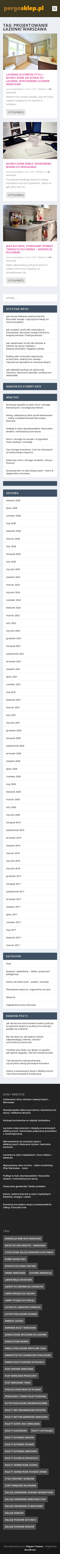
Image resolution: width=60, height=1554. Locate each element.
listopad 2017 (13, 883)
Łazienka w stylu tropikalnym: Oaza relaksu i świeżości (27, 1156)
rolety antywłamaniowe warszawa (26, 1416)
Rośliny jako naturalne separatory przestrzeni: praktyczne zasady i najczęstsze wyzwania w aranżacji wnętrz (28, 359)
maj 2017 (11, 929)
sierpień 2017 (13, 906)
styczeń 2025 (13, 569)
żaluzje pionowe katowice (20, 1519)
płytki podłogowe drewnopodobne (26, 1403)
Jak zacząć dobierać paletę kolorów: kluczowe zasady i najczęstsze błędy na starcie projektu (27, 319)
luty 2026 (11, 546)
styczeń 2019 (13, 860)
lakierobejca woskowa (18, 1279)
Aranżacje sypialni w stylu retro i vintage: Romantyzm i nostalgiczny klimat (28, 406)
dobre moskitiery (15, 1259)
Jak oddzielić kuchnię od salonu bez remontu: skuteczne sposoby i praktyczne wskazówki (28, 372)
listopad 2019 (13, 822)
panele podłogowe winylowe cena (25, 1348)
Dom (8, 963)
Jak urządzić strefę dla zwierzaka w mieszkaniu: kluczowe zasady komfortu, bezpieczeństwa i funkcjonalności (28, 332)
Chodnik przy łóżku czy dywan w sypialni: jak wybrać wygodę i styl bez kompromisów (29, 1051)
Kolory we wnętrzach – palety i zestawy (27, 981)
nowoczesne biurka (16, 1341)
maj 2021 (11, 692)
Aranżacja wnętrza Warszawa (23, 1238)
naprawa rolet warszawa (20, 1327)
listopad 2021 (13, 645)
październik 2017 (15, 891)
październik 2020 (15, 745)
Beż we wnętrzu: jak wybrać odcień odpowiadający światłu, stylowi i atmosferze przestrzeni (24, 1039)
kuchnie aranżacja (41, 1272)
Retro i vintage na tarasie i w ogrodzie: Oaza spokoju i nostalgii (27, 440)
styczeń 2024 (13, 592)
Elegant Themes (34, 1546)
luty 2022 (11, 623)
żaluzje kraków (14, 1512)
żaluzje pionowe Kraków (19, 1526)
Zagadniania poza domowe (21, 1004)
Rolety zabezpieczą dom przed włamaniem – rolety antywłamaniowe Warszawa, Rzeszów (29, 418)
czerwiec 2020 (13, 776)
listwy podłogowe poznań (21, 1314)
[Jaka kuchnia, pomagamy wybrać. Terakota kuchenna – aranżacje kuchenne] (30, 223)
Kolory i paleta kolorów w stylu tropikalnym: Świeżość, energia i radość (27, 1195)
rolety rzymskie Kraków (19, 1437)
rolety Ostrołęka (42, 1430)
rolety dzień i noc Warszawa (22, 1423)
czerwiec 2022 (13, 599)
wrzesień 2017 (13, 899)
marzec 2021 (13, 707)
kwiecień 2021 (13, 699)
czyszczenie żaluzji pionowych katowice (29, 1252)
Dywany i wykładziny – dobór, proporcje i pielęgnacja (28, 973)
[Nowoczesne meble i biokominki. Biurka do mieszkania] (30, 140)
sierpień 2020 (13, 761)
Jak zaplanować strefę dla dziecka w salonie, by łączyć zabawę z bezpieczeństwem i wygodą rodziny (25, 346)
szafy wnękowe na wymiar (20, 1485)
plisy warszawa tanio (18, 1382)
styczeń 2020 (13, 814)
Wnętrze (42, 89)
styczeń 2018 (13, 868)
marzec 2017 (13, 945)
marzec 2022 (13, 615)
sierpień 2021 (13, 669)
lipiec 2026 (11, 508)
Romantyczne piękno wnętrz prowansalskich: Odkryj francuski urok (27, 1206)
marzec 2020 (13, 799)
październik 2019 (15, 830)
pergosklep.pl (18, 89)
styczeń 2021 (13, 722)
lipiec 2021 (11, 676)
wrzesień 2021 (13, 661)
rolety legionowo (16, 1430)
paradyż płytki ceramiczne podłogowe (28, 1355)
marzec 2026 (13, 538)
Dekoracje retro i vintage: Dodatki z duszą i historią (29, 461)
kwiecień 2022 (13, 607)
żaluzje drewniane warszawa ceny (25, 1499)
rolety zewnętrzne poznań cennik (26, 1471)
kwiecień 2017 (13, 937)
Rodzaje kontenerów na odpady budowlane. (26, 1120)
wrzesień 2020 (13, 753)
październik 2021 (15, 653)
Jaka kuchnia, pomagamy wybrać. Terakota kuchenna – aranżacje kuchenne (30, 249)
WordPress (30, 1549)
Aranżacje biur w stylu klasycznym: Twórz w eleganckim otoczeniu (29, 472)
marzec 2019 (13, 853)
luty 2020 (11, 807)
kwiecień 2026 (13, 530)
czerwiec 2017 (13, 922)
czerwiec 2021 (13, 684)
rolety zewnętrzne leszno (21, 1464)
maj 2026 (11, 523)
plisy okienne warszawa (19, 1368)
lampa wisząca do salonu (20, 1293)
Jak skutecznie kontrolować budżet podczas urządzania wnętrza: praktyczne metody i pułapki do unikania (30, 1026)
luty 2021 (11, 715)
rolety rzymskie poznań (19, 1444)
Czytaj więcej (16, 112)
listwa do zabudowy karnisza (22, 1307)
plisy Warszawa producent (21, 1375)
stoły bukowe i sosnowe (19, 1478)
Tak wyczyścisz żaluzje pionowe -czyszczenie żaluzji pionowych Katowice (27, 1062)
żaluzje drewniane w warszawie (24, 1506)
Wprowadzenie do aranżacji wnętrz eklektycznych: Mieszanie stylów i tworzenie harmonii (27, 1144)
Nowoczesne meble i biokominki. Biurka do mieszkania (29, 165)
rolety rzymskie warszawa (21, 1451)
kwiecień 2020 (13, 791)
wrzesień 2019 (13, 837)
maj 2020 (11, 784)
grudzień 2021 (13, 638)
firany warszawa (15, 1272)
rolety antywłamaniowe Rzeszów (25, 1410)
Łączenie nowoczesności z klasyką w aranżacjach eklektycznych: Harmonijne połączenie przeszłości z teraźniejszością (30, 1131)
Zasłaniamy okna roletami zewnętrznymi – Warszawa (26, 1101)
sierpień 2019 (13, 845)
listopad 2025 (13, 554)
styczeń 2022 (13, 630)
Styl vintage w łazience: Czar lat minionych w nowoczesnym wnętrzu (29, 451)
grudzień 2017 (13, 876)
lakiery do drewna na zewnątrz (24, 1286)
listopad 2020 (13, 738)
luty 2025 (11, 561)
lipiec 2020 (11, 768)
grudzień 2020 (13, 730)
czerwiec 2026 (13, 515)
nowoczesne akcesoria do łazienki (25, 1334)
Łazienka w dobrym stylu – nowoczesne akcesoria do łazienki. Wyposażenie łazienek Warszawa (28, 79)
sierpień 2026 (13, 500)
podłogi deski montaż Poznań (23, 1389)
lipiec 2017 (11, 914)
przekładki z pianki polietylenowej (25, 1396)
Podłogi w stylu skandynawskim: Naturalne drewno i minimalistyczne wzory (29, 430)
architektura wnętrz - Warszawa (25, 1245)
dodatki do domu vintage (20, 1265)
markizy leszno (14, 1320)
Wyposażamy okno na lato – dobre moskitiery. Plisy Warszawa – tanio (28, 1167)
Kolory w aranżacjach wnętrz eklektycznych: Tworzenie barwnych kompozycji (30, 1072)
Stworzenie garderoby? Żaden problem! (24, 1186)
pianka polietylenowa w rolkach (24, 1362)
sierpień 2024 (13, 577)
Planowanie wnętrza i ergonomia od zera (28, 989)
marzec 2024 (13, 584)
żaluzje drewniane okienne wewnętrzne (29, 1492)
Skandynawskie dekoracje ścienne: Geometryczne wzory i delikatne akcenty (29, 1111)
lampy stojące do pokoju (19, 1300)
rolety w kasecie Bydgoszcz (21, 1458)
